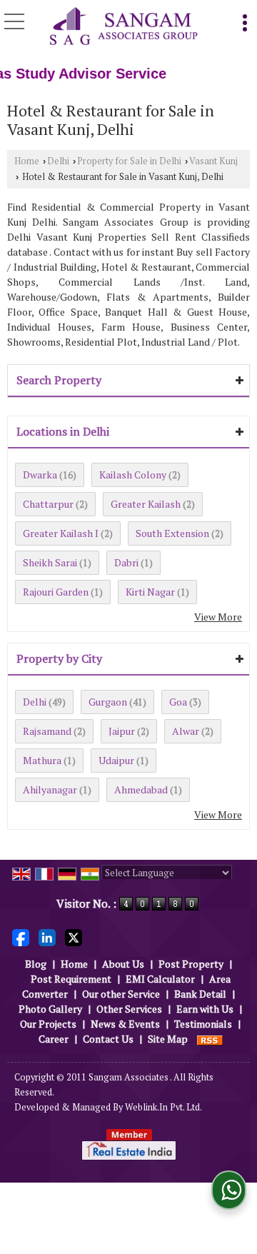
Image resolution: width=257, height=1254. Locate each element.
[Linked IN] (47, 936)
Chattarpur (48, 504)
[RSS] (210, 1038)
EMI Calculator (160, 978)
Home (26, 161)
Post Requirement (71, 978)
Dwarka (40, 474)
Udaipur (116, 760)
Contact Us (108, 1038)
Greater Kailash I (61, 533)
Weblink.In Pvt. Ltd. (163, 1107)
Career (54, 1038)
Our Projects (48, 1023)
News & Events (125, 1023)
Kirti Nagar (150, 591)
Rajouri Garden (56, 591)
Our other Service (121, 993)
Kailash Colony (132, 474)
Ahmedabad (141, 789)
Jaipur (122, 731)
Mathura (42, 760)
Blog (35, 963)
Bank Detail (200, 993)
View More (218, 616)
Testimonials (203, 1023)
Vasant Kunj (213, 161)
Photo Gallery (50, 1008)
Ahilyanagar (50, 789)
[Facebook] (20, 936)
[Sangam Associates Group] (123, 27)
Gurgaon (108, 701)
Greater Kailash (146, 504)
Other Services (129, 1008)
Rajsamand (47, 731)
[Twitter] (73, 936)
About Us (123, 963)
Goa (178, 701)
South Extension (172, 533)
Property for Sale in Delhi (129, 161)
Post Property (190, 963)
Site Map (168, 1038)
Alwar (185, 731)
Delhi (58, 161)
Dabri (126, 562)
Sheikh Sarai (50, 562)
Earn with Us (204, 1008)
